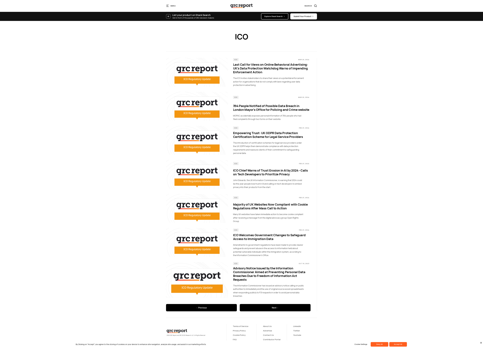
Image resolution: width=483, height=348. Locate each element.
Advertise (267, 330)
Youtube (297, 335)
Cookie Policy (239, 335)
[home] (241, 6)
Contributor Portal (271, 339)
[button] (171, 5)
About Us (267, 326)
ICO (235, 59)
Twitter (296, 330)
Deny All (379, 344)
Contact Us (268, 335)
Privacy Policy (239, 330)
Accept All (398, 344)
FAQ (235, 339)
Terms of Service (240, 326)
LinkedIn (297, 326)
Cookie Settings (360, 344)
